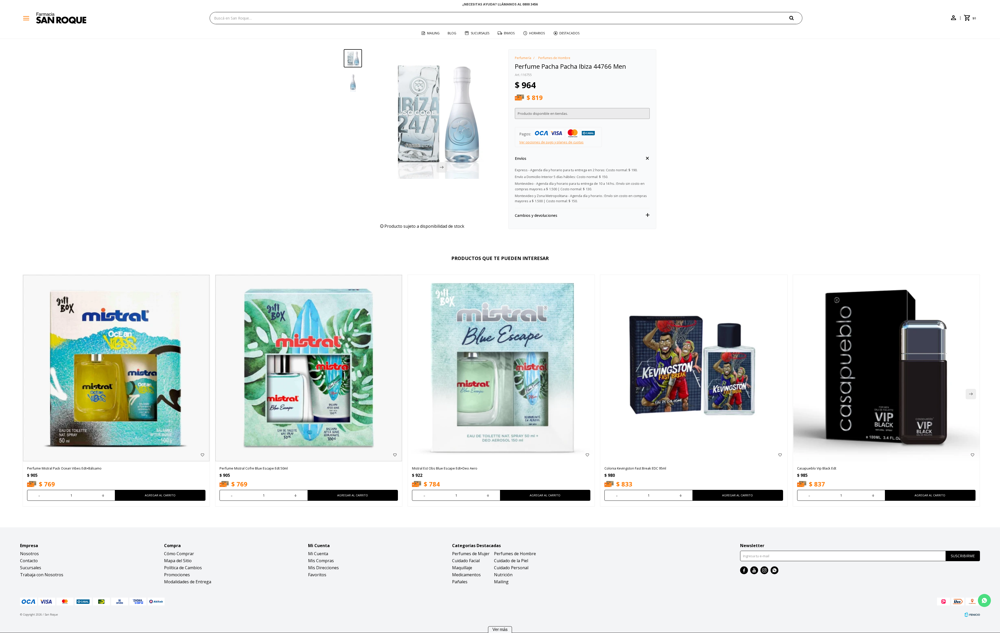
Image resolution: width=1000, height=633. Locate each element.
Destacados (569, 33)
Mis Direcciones (323, 568)
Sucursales (480, 33)
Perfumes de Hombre (515, 553)
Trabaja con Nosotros (41, 575)
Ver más (500, 629)
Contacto (29, 561)
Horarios (537, 33)
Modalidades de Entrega (187, 582)
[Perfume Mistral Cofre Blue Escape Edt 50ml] (308, 368)
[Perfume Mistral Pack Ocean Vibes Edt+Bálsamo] (116, 368)
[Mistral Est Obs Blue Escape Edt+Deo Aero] (501, 368)
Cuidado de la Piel (511, 561)
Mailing (433, 33)
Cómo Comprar (179, 553)
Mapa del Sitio (178, 561)
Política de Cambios (183, 568)
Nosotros (29, 553)
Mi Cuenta (318, 553)
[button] (795, 18)
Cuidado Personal (511, 568)
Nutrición (503, 575)
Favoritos (317, 575)
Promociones (177, 575)
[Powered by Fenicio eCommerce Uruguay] (972, 614)
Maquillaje (462, 568)
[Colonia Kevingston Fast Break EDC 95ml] (693, 368)
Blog (452, 33)
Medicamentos (466, 575)
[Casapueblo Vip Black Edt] (886, 368)
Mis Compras (321, 561)
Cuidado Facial (466, 561)
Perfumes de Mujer (471, 553)
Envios (509, 33)
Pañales (459, 582)
